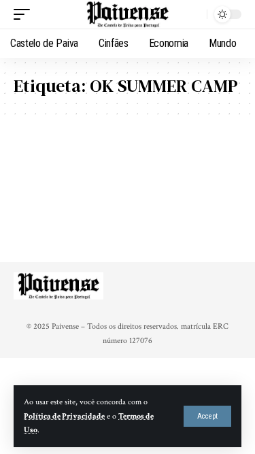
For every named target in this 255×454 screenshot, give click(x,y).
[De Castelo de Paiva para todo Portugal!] (127, 15)
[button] (207, 416)
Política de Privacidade (64, 416)
